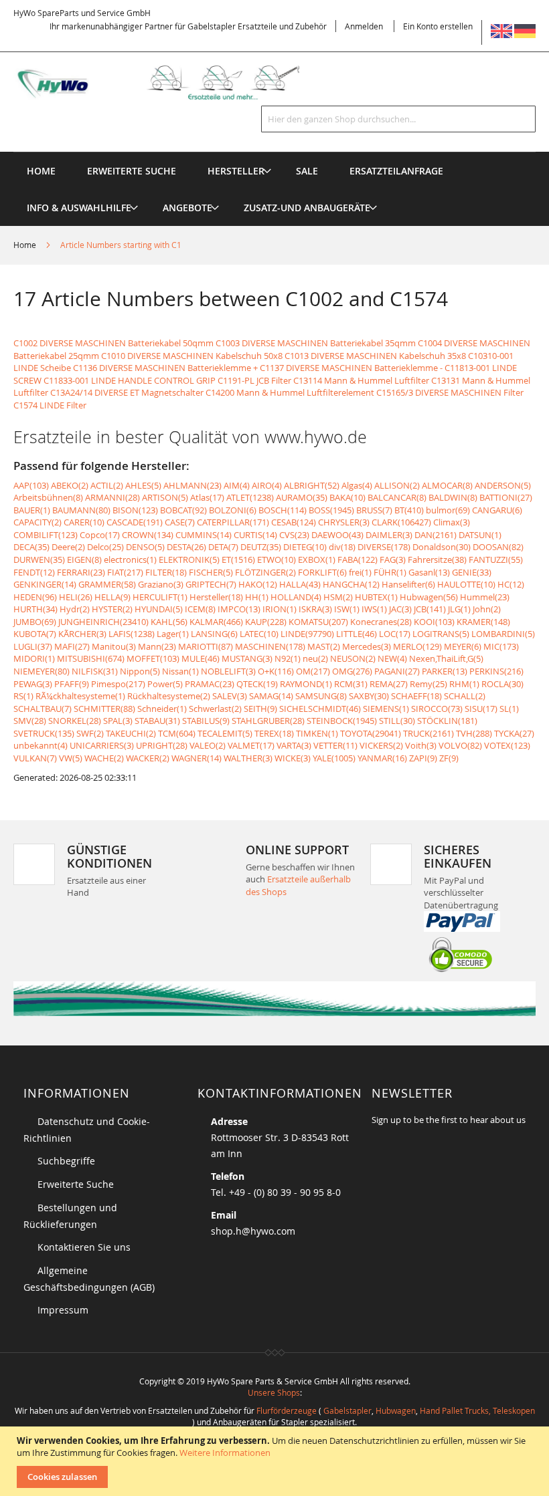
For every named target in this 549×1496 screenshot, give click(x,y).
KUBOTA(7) (34, 634)
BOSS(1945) (331, 510)
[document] (276, 1461)
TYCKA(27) (514, 733)
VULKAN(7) (35, 758)
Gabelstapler (347, 1410)
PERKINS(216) (496, 671)
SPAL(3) (118, 721)
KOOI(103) (434, 622)
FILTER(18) (166, 572)
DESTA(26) (186, 547)
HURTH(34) (35, 609)
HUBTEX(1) (376, 597)
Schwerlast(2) (215, 709)
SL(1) (509, 709)
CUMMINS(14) (203, 535)
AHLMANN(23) (192, 485)
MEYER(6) (462, 646)
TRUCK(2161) (428, 733)
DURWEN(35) (39, 559)
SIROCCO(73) (437, 709)
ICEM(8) (200, 609)
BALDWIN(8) (452, 497)
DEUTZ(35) (260, 547)
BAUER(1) (31, 510)
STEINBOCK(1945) (342, 721)
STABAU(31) (157, 721)
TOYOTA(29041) (370, 733)
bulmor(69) (448, 510)
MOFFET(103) (153, 658)
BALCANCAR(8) (397, 497)
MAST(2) (323, 646)
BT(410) (409, 510)
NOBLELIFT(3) (228, 671)
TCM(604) (176, 733)
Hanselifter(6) (408, 584)
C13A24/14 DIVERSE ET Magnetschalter (127, 392)
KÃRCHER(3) (82, 634)
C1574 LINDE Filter (49, 405)
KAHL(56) (169, 622)
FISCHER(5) (211, 572)
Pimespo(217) (118, 684)
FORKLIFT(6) (322, 572)
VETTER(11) (335, 745)
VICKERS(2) (381, 745)
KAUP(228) (266, 622)
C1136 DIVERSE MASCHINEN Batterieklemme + (165, 368)
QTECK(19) (257, 684)
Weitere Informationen (224, 1453)
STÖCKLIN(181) (447, 721)
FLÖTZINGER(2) (265, 572)
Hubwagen (396, 1410)
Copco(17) (100, 535)
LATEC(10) (259, 634)
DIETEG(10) (305, 547)
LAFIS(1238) (131, 634)
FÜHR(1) (390, 572)
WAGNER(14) (196, 758)
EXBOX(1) (316, 559)
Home (25, 244)
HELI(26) (75, 597)
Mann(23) (157, 646)
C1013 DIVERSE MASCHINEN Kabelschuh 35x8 (375, 356)
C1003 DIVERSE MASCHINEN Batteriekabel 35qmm (316, 343)
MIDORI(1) (34, 658)
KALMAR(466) (216, 622)
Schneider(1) (162, 709)
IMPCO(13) (239, 609)
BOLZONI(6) (232, 510)
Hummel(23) (484, 597)
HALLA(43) (300, 584)
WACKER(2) (147, 758)
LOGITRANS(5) (440, 634)
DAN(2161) (435, 535)
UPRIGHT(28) (161, 745)
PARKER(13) (444, 671)
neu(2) (315, 658)
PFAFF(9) (71, 684)
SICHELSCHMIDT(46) (320, 709)
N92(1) (287, 658)
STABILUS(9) (206, 721)
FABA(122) (357, 559)
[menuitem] (236, 170)
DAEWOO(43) (337, 535)
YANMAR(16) (382, 758)
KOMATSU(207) (318, 622)
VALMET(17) (251, 745)
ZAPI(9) (423, 758)
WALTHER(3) (248, 758)
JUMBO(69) (34, 622)
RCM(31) (351, 684)
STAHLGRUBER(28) (268, 721)
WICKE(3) (292, 758)
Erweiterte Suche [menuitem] (131, 170)
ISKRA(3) (315, 609)
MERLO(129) (417, 646)
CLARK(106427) (401, 522)
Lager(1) (173, 634)
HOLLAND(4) (295, 597)
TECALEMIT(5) (225, 733)
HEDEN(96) (35, 597)
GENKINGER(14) (44, 584)
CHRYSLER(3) (344, 522)
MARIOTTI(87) (205, 646)
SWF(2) (90, 733)
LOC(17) (394, 634)
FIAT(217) (125, 572)
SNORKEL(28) (74, 721)
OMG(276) (352, 671)
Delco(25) (105, 547)
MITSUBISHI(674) (91, 658)
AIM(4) (237, 485)
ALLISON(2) (397, 485)
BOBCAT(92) (183, 510)
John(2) (487, 609)
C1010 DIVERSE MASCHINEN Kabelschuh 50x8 (192, 356)
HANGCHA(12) (351, 584)
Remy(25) (428, 684)
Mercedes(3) (366, 646)
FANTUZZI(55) (496, 559)
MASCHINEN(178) (270, 646)
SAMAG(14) (271, 696)
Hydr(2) (75, 609)
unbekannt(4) (40, 745)
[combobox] (398, 119)
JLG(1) (459, 609)
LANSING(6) (214, 634)
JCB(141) (430, 609)
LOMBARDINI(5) (503, 634)
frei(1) (360, 572)
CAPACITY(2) (37, 522)
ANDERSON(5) (503, 485)
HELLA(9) (112, 597)
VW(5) (70, 758)
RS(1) (23, 696)
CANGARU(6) (497, 510)
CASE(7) (180, 522)
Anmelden (364, 26)
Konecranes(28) (381, 622)
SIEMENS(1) (386, 709)
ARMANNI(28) (112, 497)
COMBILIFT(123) (45, 535)
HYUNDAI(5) (159, 609)
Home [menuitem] (41, 170)
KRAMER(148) (483, 622)
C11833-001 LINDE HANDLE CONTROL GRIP (130, 380)
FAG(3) (393, 559)
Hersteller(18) (216, 597)
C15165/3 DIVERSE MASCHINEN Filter (450, 392)
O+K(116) (276, 671)
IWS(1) (374, 609)
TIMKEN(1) (317, 733)
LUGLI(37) (32, 646)
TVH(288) (474, 733)
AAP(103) (31, 485)
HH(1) (256, 597)
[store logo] (170, 83)
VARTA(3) (294, 745)
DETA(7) (223, 547)
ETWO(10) (276, 559)
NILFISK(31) (95, 671)
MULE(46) (200, 658)
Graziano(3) (160, 584)
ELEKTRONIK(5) (189, 559)
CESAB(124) (293, 522)
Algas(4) (356, 485)
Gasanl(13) (429, 572)
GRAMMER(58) (107, 584)
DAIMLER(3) (389, 535)
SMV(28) (29, 721)
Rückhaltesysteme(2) (168, 696)
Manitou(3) (114, 646)
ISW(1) (347, 609)
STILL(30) (397, 721)
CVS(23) (294, 535)
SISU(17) (481, 709)
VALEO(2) (207, 745)
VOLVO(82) (460, 745)
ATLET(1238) (250, 497)
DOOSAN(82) (498, 547)
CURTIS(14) (255, 535)
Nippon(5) (140, 671)
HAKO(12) (257, 584)
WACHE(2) (104, 758)
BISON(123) (135, 510)
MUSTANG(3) (247, 658)
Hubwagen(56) (429, 597)
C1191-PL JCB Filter (254, 380)
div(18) (342, 547)
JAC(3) (400, 609)
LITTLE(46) (356, 634)
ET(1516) (238, 559)
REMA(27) (389, 684)
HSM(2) (338, 597)
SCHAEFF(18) (416, 696)
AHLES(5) (143, 485)
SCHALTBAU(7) (42, 709)
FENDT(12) (34, 572)
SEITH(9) (260, 709)
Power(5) (165, 684)
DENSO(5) (145, 547)
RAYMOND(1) (306, 684)
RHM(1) (464, 684)
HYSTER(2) (112, 609)
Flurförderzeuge (286, 1410)
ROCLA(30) (502, 684)
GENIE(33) (471, 572)
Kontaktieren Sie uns (84, 1247)
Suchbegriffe (66, 1160)
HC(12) (510, 584)
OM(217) (313, 671)
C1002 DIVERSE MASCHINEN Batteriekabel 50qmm (113, 343)
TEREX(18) (274, 733)
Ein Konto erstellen (438, 26)
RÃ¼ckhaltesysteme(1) (80, 696)
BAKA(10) (347, 497)
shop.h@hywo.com (253, 1231)
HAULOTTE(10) (466, 584)
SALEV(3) (229, 696)
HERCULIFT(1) (160, 597)
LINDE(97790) (307, 634)
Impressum (62, 1309)
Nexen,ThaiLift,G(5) (446, 658)
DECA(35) (31, 547)
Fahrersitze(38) (437, 559)
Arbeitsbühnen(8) (48, 497)
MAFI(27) (72, 646)
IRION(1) (279, 609)
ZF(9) (449, 758)
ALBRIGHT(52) (311, 485)
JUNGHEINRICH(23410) (103, 622)
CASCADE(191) (134, 522)
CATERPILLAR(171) (233, 522)
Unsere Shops (274, 1392)
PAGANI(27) (397, 671)
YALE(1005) (334, 758)
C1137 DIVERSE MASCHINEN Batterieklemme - (351, 368)
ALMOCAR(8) (447, 485)
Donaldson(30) (441, 547)
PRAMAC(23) (209, 684)
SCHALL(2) (464, 696)
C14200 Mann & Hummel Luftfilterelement (290, 392)
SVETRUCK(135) (43, 733)
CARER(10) (84, 522)
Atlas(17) (207, 497)
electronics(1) (130, 559)
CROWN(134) (147, 535)
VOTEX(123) (507, 745)
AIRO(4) (267, 485)
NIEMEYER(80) (41, 671)
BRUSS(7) (374, 510)
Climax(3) (451, 522)
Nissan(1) (180, 671)
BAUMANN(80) (81, 510)
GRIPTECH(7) (210, 584)
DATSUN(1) (480, 535)
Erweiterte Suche (75, 1184)
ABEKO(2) (69, 485)
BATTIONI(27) (505, 497)
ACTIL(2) (106, 485)
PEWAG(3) (32, 684)
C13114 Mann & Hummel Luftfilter (361, 380)
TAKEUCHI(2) (131, 733)
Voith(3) (421, 745)
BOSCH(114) (282, 510)
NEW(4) (392, 658)
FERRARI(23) (81, 572)
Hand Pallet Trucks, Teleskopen (477, 1410)
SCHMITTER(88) (104, 709)
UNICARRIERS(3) (102, 745)
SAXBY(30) (369, 696)
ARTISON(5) (165, 497)
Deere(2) (68, 547)
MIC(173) (501, 646)
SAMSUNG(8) (321, 696)
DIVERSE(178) (384, 547)
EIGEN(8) (84, 559)
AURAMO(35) (301, 497)
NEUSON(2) (353, 658)
